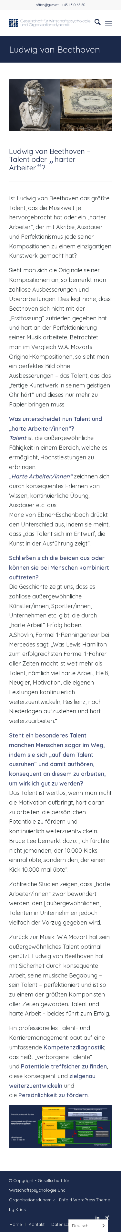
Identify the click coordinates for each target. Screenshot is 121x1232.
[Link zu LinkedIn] (97, 1217)
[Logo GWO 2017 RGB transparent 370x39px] (50, 23)
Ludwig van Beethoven (54, 49)
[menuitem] (94, 23)
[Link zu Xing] (107, 1217)
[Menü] (108, 23)
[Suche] (94, 23)
